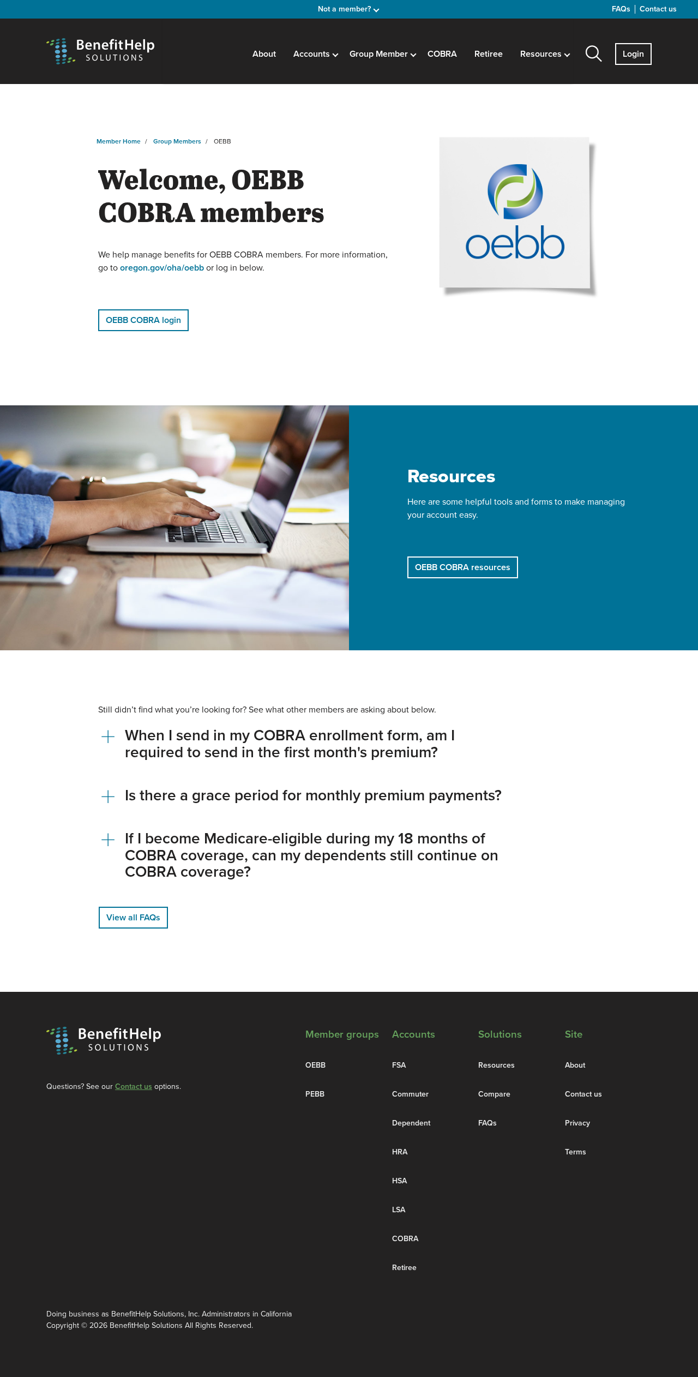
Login (633, 54)
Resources (496, 1065)
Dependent (411, 1123)
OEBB (315, 1065)
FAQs (621, 9)
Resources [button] (542, 54)
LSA (398, 1209)
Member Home (119, 141)
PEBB (314, 1094)
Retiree (488, 54)
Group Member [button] (380, 54)
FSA (399, 1065)
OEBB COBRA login (143, 320)
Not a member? (345, 9)
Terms (575, 1152)
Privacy (577, 1123)
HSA (399, 1181)
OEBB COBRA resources (462, 567)
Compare (494, 1094)
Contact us (658, 9)
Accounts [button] (312, 54)
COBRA (442, 54)
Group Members (177, 141)
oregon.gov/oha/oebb (162, 267)
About (264, 54)
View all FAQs (133, 917)
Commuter (410, 1094)
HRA (399, 1152)
